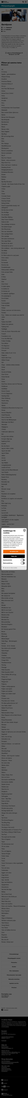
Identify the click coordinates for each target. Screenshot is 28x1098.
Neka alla (14, 556)
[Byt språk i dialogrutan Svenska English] (24, 530)
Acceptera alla (14, 551)
